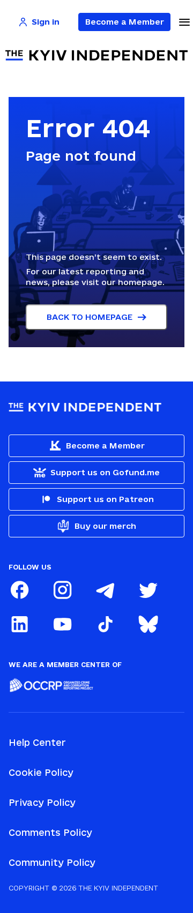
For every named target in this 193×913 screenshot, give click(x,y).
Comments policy (50, 832)
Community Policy (52, 862)
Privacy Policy (42, 802)
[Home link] (96, 55)
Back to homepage (89, 316)
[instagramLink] (62, 590)
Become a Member (124, 21)
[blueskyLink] (148, 624)
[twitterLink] (148, 590)
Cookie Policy (41, 772)
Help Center (37, 742)
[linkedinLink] (19, 624)
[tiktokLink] (105, 624)
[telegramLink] (105, 590)
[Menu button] (184, 22)
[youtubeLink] (62, 624)
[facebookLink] (19, 590)
